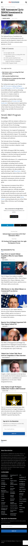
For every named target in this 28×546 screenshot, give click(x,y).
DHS (11, 478)
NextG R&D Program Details (10, 63)
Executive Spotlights (12, 492)
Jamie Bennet (5, 326)
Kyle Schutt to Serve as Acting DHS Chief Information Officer (15, 55)
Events (12, 486)
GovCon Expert (14, 508)
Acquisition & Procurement (4, 475)
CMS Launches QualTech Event (13, 58)
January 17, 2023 (12, 390)
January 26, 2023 (14, 357)
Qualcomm (4, 103)
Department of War (14, 475)
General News (13, 506)
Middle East (22, 491)
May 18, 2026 (11, 293)
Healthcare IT (22, 477)
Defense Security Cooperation (4, 513)
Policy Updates (22, 499)
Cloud (2, 500)
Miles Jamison (5, 259)
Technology (22, 507)
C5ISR (2, 496)
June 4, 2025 (14, 18)
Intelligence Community (22, 484)
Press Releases (22, 501)
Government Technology (10, 6)
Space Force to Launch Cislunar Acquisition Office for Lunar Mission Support (12, 256)
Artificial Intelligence (4, 483)
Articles (3, 480)
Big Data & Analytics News (4, 491)
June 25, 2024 (11, 326)
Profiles (21, 503)
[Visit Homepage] (14, 2)
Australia (3, 486)
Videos (20, 509)
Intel (18, 101)
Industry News (22, 479)
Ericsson (14, 101)
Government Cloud (13, 510)
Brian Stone (17, 171)
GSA (20, 475)
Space (20, 505)
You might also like (9, 52)
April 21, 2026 (12, 259)
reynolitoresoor (5, 357)
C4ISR (2, 494)
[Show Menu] (2, 2)
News (20, 497)
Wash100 (21, 511)
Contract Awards (3, 503)
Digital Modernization (13, 483)
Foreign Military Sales (13, 503)
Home (2, 6)
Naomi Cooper (5, 390)
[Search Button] (26, 2)
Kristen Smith (6, 18)
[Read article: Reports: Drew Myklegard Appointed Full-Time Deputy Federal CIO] (14, 334)
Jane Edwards (5, 293)
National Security (21, 494)
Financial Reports (12, 499)
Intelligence (22, 481)
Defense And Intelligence (4, 508)
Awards (3, 488)
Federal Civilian (12, 496)
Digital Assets (13, 480)
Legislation (22, 487)
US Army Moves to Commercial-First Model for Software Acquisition (14, 60)
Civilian (3, 498)
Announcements (5, 478)
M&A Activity (22, 489)
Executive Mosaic (11, 541)
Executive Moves (12, 489)
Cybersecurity (4, 506)
